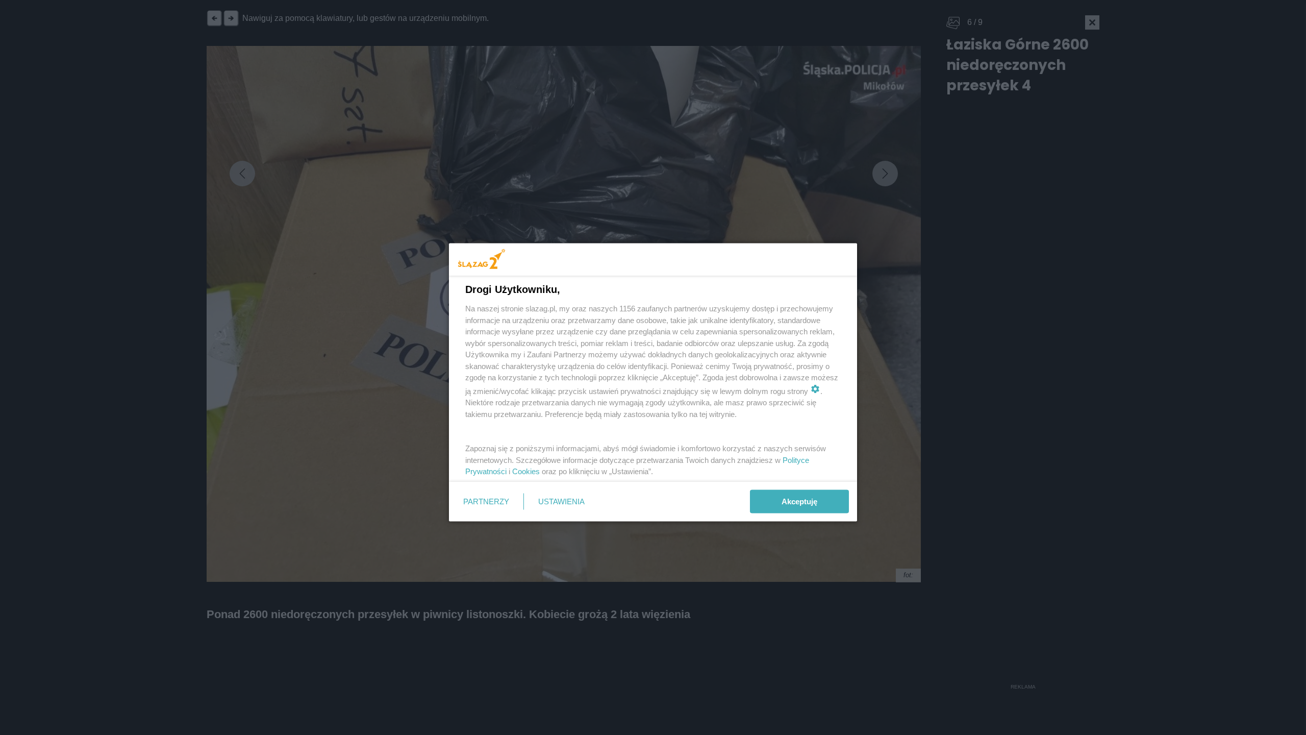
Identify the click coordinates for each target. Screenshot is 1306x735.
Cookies (526, 471)
